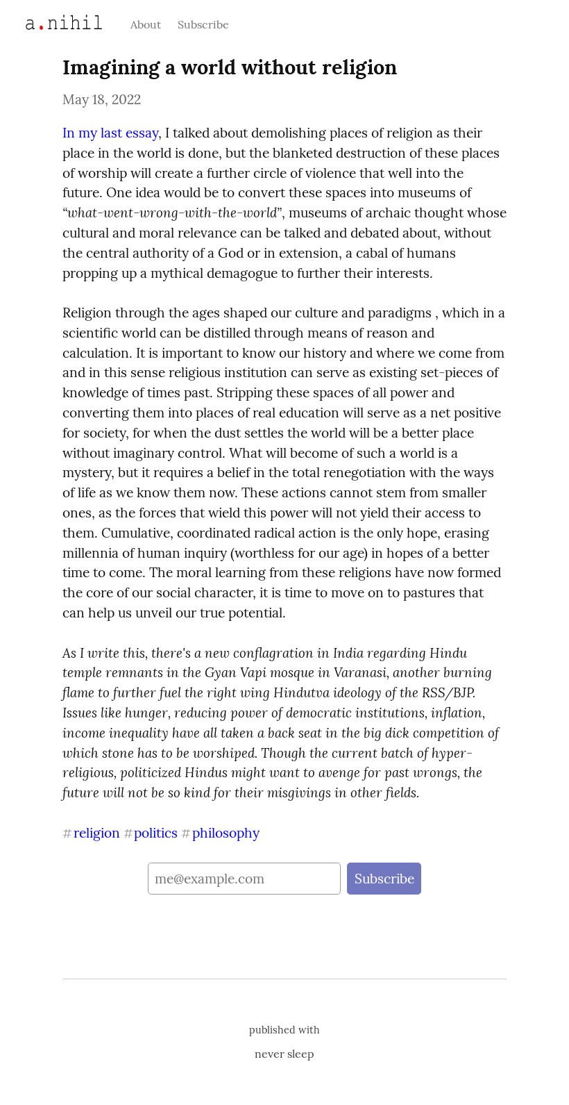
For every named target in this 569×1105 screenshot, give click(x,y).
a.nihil (48, 22)
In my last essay (110, 132)
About (145, 24)
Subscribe (203, 24)
